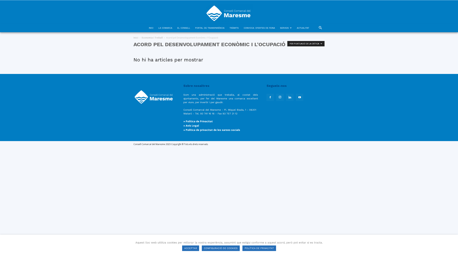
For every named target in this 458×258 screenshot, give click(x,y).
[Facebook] (270, 97)
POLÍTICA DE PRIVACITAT (259, 248)
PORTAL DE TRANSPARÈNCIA (210, 28)
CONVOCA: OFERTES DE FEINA (259, 28)
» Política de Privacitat (198, 121)
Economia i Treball (152, 37)
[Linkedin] (289, 97)
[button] (320, 28)
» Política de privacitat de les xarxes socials (211, 130)
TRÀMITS (234, 28)
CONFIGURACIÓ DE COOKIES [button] (221, 248)
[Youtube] (299, 97)
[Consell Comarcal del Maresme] (229, 12)
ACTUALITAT (303, 28)
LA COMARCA (165, 28)
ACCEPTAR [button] (190, 248)
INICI (151, 28)
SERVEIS (284, 28)
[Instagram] (280, 97)
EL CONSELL (183, 28)
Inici (135, 37)
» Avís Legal (191, 125)
